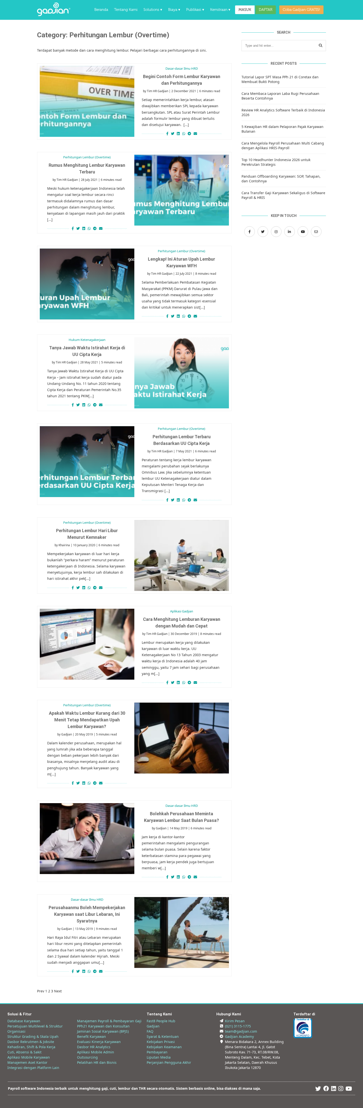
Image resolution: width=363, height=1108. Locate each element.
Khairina (64, 545)
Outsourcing (87, 1057)
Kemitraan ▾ (220, 10)
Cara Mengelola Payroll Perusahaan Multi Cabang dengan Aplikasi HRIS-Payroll (283, 145)
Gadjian (66, 734)
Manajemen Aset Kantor (27, 1062)
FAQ (150, 1031)
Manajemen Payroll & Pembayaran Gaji (109, 1021)
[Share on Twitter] (173, 133)
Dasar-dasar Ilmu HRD (181, 68)
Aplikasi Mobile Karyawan (28, 1057)
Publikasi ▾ (195, 10)
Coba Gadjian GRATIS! (301, 10)
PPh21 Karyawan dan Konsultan (103, 1026)
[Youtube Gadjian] (348, 1089)
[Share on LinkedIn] (178, 133)
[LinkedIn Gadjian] (289, 231)
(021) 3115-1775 (238, 1026)
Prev (40, 991)
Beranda (101, 10)
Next (58, 991)
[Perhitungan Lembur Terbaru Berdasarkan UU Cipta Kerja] (87, 461)
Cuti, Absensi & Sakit (24, 1052)
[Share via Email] (196, 133)
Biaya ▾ (174, 10)
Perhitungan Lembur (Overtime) (87, 157)
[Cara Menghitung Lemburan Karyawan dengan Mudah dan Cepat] (87, 644)
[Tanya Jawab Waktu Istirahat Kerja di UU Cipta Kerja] (181, 372)
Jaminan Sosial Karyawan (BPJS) (103, 1031)
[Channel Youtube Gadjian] (303, 231)
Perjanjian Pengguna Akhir (169, 1062)
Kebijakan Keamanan (164, 1047)
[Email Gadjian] (316, 231)
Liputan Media (159, 1057)
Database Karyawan (23, 1021)
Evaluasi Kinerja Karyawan (99, 1041)
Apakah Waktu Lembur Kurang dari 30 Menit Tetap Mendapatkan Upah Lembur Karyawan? (87, 720)
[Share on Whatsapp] (183, 133)
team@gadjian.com (241, 1031)
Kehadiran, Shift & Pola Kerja (31, 1047)
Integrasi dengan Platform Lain (33, 1067)
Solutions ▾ (152, 10)
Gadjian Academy (239, 1036)
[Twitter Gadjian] (263, 231)
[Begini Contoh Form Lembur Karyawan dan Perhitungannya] (87, 101)
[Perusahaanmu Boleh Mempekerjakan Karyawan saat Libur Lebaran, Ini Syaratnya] (181, 932)
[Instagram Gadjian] (276, 231)
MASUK (245, 10)
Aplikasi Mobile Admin (95, 1052)
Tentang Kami (126, 10)
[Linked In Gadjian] (333, 1089)
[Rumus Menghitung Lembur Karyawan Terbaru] (181, 190)
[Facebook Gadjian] (249, 231)
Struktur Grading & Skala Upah (33, 1036)
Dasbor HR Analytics (93, 1047)
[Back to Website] (53, 14)
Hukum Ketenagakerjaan (87, 339)
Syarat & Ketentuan (163, 1036)
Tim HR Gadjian (157, 91)
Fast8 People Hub (161, 1021)
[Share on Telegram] (189, 133)
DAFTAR (265, 10)
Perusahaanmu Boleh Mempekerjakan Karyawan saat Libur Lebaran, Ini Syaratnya (87, 914)
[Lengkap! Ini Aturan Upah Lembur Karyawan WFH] (87, 284)
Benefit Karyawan (91, 1036)
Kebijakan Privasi (161, 1041)
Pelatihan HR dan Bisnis (97, 1062)
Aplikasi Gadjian (181, 611)
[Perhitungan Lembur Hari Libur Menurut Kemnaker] (181, 555)
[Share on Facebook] (167, 133)
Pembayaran (157, 1052)
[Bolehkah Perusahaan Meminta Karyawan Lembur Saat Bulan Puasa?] (87, 838)
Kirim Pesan (235, 1021)
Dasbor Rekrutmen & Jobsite (30, 1041)
